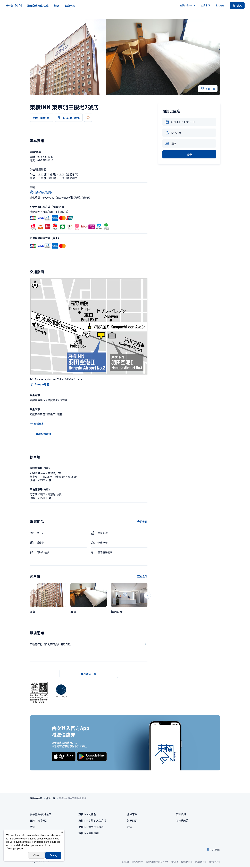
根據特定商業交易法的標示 (157, 861)
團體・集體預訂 (42, 118)
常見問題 (219, 5)
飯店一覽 (70, 5)
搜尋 (189, 154)
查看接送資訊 (43, 434)
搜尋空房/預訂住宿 (38, 5)
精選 (56, 5)
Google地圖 (42, 384)
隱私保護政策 (137, 861)
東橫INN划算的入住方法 (92, 820)
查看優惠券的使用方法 (64, 742)
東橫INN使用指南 (88, 833)
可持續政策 (182, 820)
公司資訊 (181, 814)
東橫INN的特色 (87, 814)
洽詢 (129, 827)
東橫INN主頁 (36, 798)
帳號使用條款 (200, 861)
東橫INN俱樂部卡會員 (91, 827)
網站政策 (174, 861)
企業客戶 (205, 5)
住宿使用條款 (186, 861)
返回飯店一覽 (88, 674)
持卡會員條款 (214, 861)
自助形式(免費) (43, 192)
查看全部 (142, 521)
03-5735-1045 (71, 118)
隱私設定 (125, 861)
